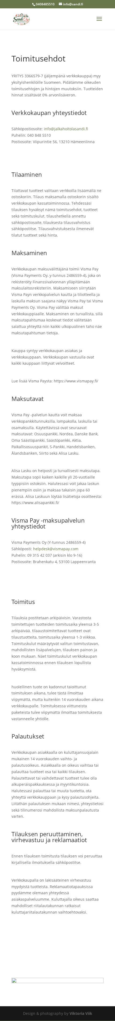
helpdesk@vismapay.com (55, 548)
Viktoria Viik (81, 1013)
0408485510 (45, 4)
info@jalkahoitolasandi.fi (66, 128)
